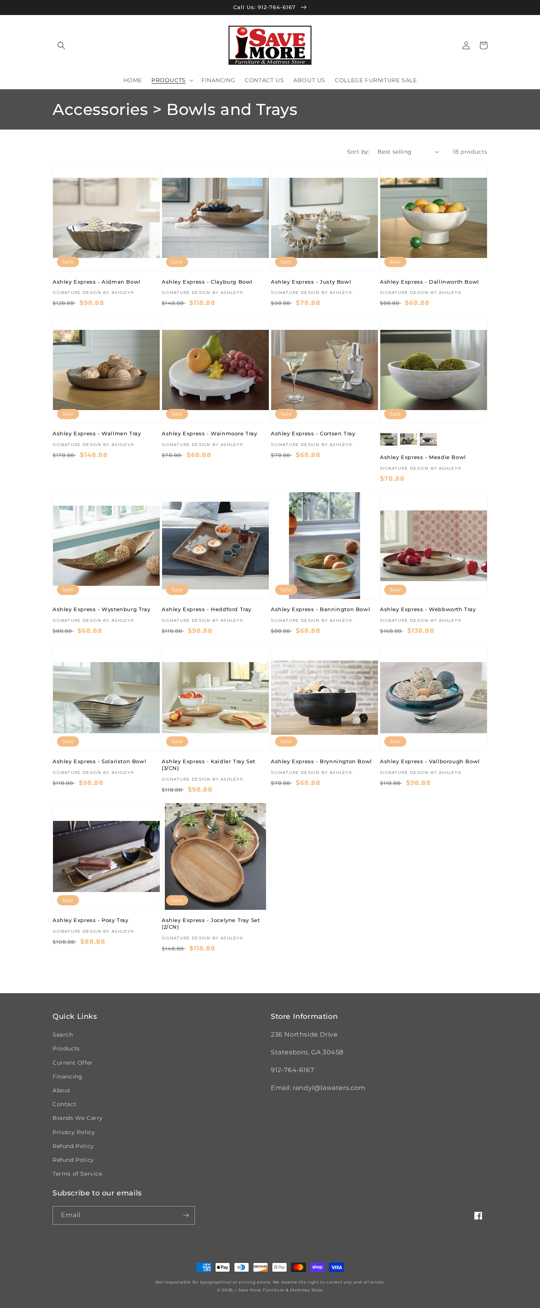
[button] (61, 45)
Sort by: (358, 151)
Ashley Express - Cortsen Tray (313, 433)
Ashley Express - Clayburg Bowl (207, 282)
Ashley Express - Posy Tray (90, 920)
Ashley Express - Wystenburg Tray (101, 609)
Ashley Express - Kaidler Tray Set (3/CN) (208, 764)
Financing (67, 1076)
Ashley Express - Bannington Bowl (320, 609)
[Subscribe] (185, 1215)
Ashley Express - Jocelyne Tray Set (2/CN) (211, 923)
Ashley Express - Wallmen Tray (97, 433)
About (62, 1090)
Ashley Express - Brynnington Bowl (321, 761)
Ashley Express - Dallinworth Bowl (429, 282)
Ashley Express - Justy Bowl (311, 282)
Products (66, 1048)
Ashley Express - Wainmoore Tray (209, 433)
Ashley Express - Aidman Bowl (97, 282)
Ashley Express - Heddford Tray (206, 609)
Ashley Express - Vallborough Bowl (430, 761)
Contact (64, 1104)
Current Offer (73, 1062)
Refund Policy (73, 1146)
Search (63, 1034)
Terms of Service (77, 1173)
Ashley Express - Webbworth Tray (428, 609)
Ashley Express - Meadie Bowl (423, 457)
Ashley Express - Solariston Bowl (99, 761)
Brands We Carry (78, 1118)
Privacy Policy (74, 1132)
